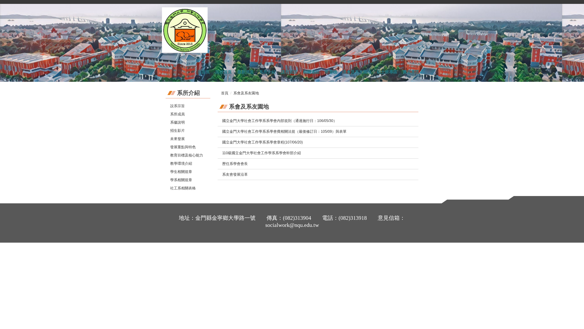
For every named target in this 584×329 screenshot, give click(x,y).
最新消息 (245, 72)
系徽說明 (177, 122)
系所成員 (177, 114)
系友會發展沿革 (235, 174)
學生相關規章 (181, 172)
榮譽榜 (331, 72)
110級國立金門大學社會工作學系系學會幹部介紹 (261, 153)
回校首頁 (223, 72)
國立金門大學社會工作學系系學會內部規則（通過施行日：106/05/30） (279, 121)
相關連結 (311, 72)
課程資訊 (289, 72)
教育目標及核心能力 (186, 155)
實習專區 (411, 72)
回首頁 (204, 72)
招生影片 (177, 131)
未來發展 (177, 139)
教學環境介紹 (181, 163)
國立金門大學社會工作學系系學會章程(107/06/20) (262, 142)
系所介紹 (267, 72)
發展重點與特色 (183, 147)
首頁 (224, 93)
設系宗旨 (177, 106)
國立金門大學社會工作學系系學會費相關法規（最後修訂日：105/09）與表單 (284, 131)
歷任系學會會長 (235, 164)
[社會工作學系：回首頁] (185, 30)
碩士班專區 (387, 72)
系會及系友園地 (357, 72)
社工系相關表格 (183, 188)
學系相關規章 (181, 180)
